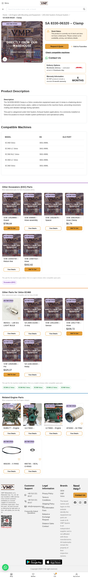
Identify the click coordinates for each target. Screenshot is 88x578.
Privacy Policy (47, 493)
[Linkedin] (85, 502)
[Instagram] (80, 502)
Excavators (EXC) (9, 282)
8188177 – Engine (11, 428)
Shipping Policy (48, 504)
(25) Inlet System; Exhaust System (55, 15)
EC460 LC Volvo (52, 387)
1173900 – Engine (53, 428)
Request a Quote (57, 46)
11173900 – (29, 428)
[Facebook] (75, 502)
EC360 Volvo (38, 387)
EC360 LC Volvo (9, 387)
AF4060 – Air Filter (74, 428)
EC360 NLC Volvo (24, 387)
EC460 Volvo (65, 387)
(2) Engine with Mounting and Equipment (25, 15)
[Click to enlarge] (5, 59)
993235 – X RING (11, 464)
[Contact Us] (46, 58)
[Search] (84, 9)
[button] (12, 228)
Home (5, 15)
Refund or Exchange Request (46, 517)
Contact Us (55, 58)
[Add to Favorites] (19, 213)
